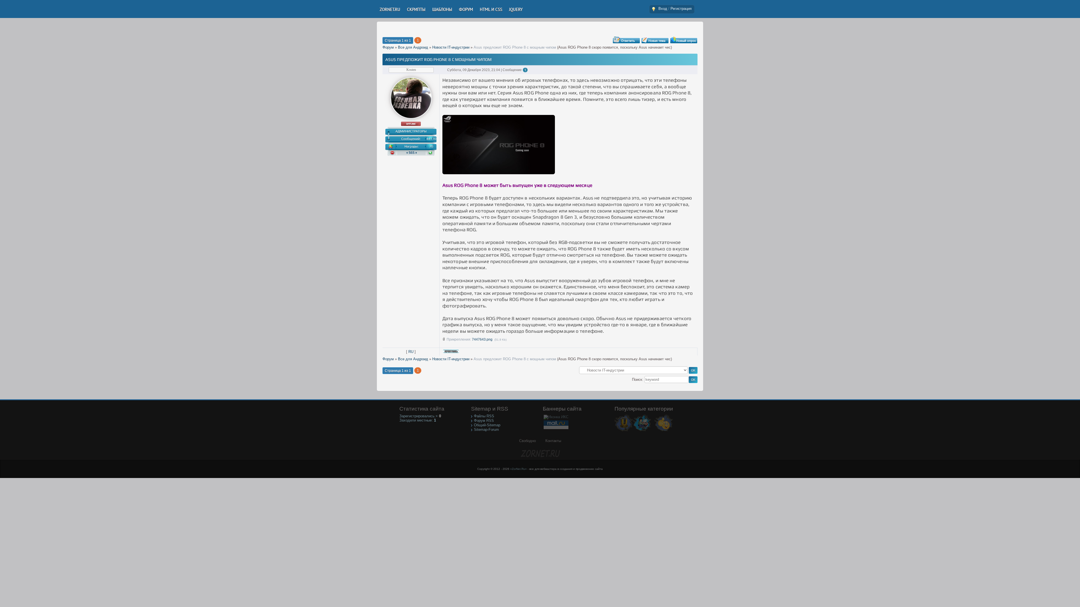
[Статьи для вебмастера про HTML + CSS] (642, 431)
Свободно (527, 441)
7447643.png (482, 339)
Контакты (553, 441)
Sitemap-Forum (486, 429)
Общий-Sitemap (487, 425)
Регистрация (681, 8)
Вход (662, 8)
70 (431, 146)
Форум (388, 47)
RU (410, 352)
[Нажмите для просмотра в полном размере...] (498, 172)
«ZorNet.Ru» (518, 468)
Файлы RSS (484, 416)
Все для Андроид (413, 47)
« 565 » (411, 153)
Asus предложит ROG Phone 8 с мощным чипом (515, 47)
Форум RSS (484, 420)
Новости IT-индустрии (450, 47)
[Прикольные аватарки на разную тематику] (663, 431)
